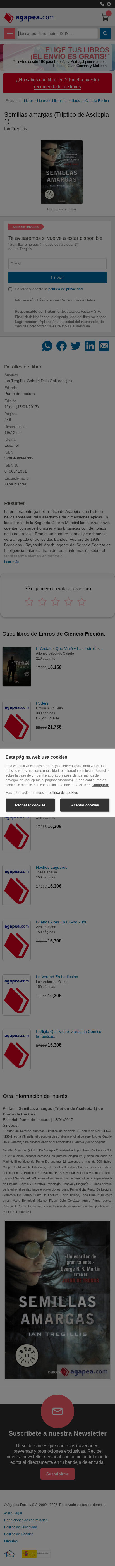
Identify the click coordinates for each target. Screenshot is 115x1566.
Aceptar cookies (85, 805)
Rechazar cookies (30, 805)
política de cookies (63, 793)
